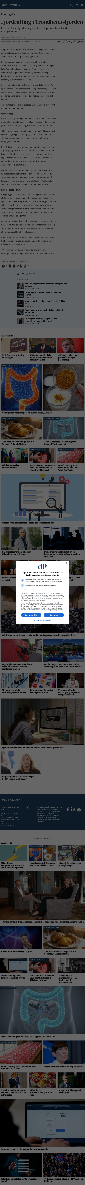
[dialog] (42, 592)
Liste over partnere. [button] (39, 600)
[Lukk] (66, 563)
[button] (42, 589)
